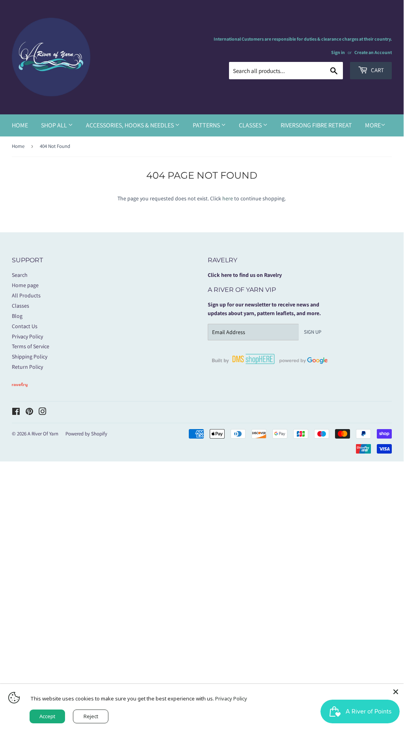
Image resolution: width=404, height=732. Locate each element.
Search (20, 274)
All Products (26, 295)
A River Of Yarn (43, 433)
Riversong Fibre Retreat (316, 125)
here (227, 198)
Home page (25, 285)
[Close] (396, 692)
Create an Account (373, 52)
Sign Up (312, 332)
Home (20, 125)
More (373, 125)
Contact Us (24, 326)
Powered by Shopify (86, 433)
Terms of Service (30, 346)
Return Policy (27, 366)
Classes (251, 125)
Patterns (207, 125)
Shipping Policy (29, 356)
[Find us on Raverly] (20, 390)
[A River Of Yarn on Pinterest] (29, 412)
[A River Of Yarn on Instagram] (43, 412)
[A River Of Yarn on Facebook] (16, 412)
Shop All (54, 125)
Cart (377, 70)
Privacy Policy (27, 336)
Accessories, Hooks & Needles (130, 125)
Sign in (338, 52)
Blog (17, 315)
